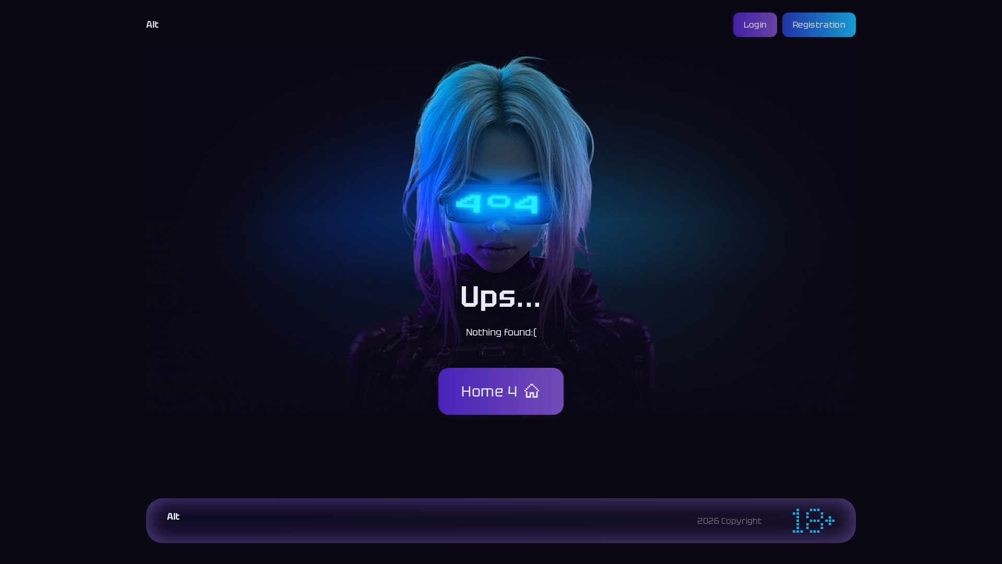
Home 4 (489, 391)
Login (755, 24)
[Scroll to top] (878, 530)
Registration (819, 24)
